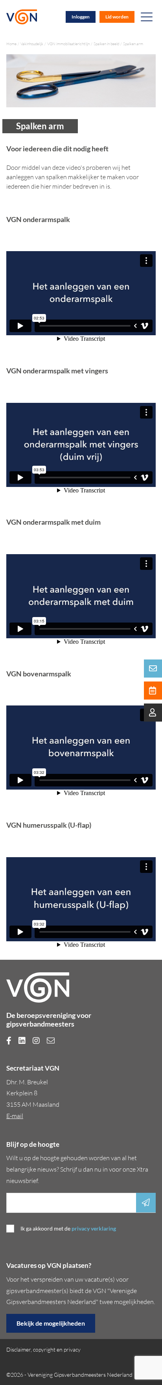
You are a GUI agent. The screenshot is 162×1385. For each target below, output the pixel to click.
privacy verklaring (94, 1228)
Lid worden (117, 17)
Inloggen (81, 17)
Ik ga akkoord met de (68, 1228)
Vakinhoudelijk (31, 44)
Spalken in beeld (106, 44)
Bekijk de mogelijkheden (51, 1323)
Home (11, 44)
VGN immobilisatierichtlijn (68, 44)
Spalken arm (133, 44)
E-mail (14, 1116)
